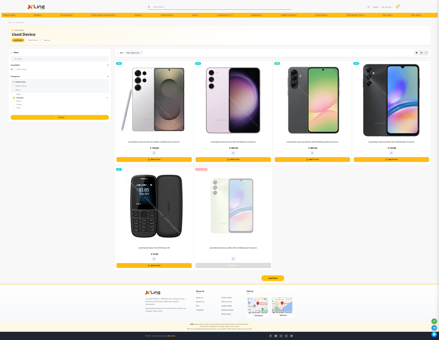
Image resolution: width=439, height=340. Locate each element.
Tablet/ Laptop (21, 86)
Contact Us (200, 302)
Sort (121, 53)
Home (10, 22)
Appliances (256, 15)
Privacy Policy (226, 298)
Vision (194, 15)
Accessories (66, 15)
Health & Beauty (288, 15)
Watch (17, 90)
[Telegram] (434, 328)
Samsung (47, 40)
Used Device (321, 15)
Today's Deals (9, 15)
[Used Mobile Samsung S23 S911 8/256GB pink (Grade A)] (233, 100)
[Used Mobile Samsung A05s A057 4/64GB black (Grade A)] (391, 100)
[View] (416, 53)
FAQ (197, 306)
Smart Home (166, 15)
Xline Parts (171, 336)
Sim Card (387, 15)
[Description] (154, 153)
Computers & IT (224, 15)
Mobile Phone (33, 40)
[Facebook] (270, 336)
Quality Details (226, 306)
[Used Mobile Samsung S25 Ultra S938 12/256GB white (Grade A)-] (154, 100)
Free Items (416, 15)
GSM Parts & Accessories (103, 15)
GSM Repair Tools (355, 15)
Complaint (199, 310)
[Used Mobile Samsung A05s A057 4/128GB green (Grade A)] (233, 206)
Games (137, 15)
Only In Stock (22, 69)
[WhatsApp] (434, 321)
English (375, 7)
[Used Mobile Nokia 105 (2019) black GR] (154, 206)
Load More (272, 278)
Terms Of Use (226, 302)
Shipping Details (227, 310)
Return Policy (226, 314)
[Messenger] (434, 334)
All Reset (61, 117)
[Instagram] (286, 336)
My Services (386, 7)
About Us (199, 298)
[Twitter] (291, 336)
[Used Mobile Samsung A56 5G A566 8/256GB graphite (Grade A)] (312, 100)
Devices (37, 15)
